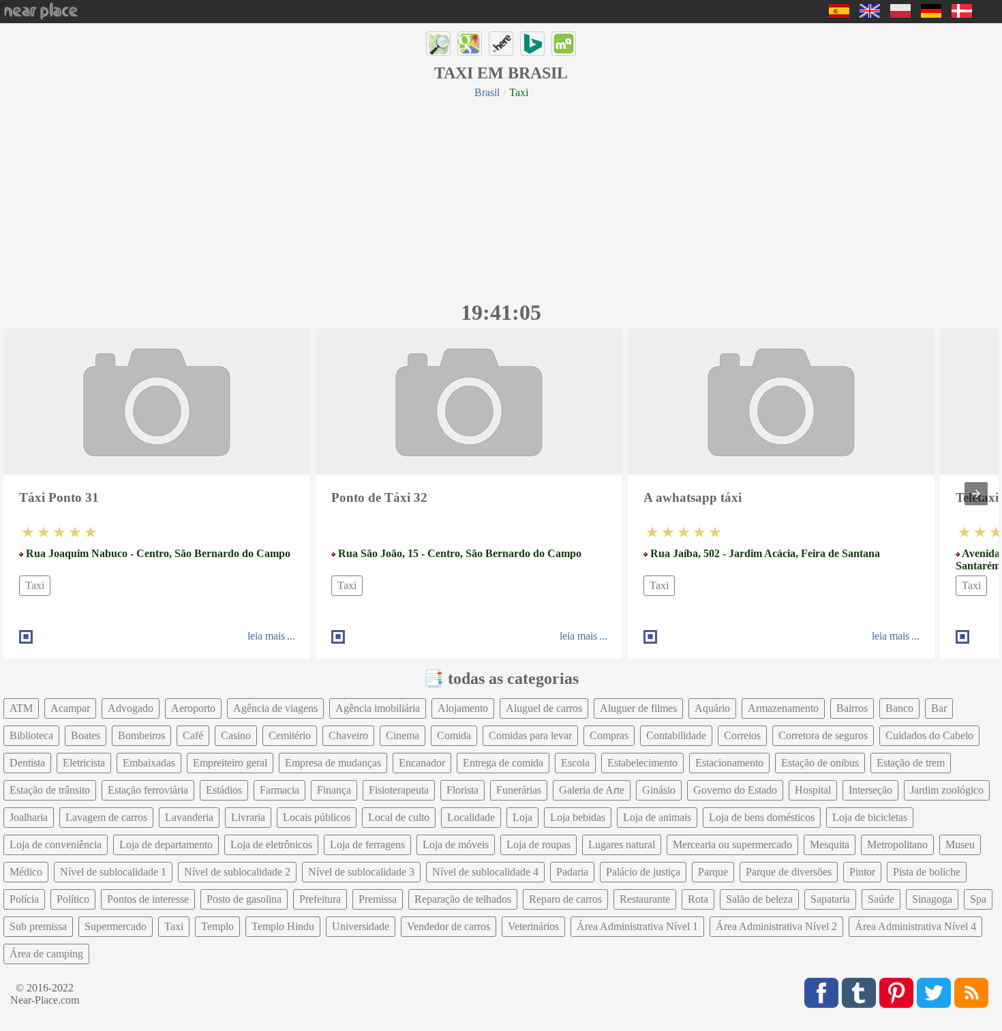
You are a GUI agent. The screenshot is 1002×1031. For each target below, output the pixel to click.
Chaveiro (348, 735)
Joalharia (29, 817)
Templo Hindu (283, 926)
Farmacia (279, 790)
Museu (960, 844)
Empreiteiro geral (230, 762)
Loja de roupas (538, 844)
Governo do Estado (735, 790)
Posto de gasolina (244, 899)
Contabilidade (676, 735)
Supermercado (116, 926)
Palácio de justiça (643, 872)
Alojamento (463, 708)
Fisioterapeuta (399, 790)
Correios (742, 735)
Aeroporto (193, 708)
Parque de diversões (789, 872)
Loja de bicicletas (869, 817)
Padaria (572, 872)
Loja (522, 817)
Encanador (422, 762)
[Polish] (900, 14)
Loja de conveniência (56, 844)
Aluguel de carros (544, 708)
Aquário (712, 708)
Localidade (471, 817)
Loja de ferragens (367, 844)
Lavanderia (189, 817)
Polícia (24, 899)
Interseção (870, 790)
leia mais (266, 636)
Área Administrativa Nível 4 (915, 926)
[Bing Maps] (532, 43)
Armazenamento (783, 708)
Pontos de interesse (148, 899)
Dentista (27, 762)
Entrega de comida (503, 762)
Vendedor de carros (448, 926)
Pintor (862, 872)
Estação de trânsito (50, 790)
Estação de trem (911, 762)
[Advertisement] (501, 197)
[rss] (971, 993)
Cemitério (290, 735)
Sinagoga (932, 899)
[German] (931, 14)
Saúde (881, 899)
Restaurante (645, 899)
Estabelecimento (642, 762)
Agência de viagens (275, 708)
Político (73, 899)
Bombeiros (141, 735)
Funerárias (518, 790)
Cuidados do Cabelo (929, 735)
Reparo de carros (565, 899)
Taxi (34, 585)
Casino (236, 735)
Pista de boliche (926, 872)
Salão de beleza (759, 899)
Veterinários (533, 926)
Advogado (130, 708)
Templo (217, 926)
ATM (21, 708)
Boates (85, 735)
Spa (978, 899)
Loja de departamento (166, 844)
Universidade (360, 926)
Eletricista (84, 762)
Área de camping (46, 953)
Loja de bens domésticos (762, 817)
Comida (454, 735)
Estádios (224, 790)
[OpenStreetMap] (438, 43)
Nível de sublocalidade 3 (361, 872)
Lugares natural (621, 844)
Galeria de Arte (591, 790)
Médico (26, 872)
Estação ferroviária (148, 790)
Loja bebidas (577, 817)
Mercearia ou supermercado (732, 844)
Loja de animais (657, 817)
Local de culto (398, 817)
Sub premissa (38, 926)
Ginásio (658, 790)
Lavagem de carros (106, 817)
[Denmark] (962, 14)
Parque (713, 872)
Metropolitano (897, 844)
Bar (939, 708)
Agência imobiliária (377, 708)
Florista (462, 790)
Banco (899, 708)
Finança (334, 790)
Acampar (70, 708)
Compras (609, 735)
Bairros (852, 708)
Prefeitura (320, 899)
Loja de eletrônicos (271, 844)
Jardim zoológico (947, 790)
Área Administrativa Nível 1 (637, 926)
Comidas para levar (530, 735)
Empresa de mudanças (333, 762)
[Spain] (839, 14)
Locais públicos (316, 817)
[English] (870, 14)
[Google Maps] (469, 43)
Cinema (402, 735)
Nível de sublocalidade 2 (237, 872)
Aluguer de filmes (638, 708)
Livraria (248, 817)
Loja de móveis (456, 844)
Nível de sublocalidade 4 (485, 872)
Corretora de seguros (823, 735)
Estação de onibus (820, 762)
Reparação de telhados (462, 899)
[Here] (501, 43)
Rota (698, 899)
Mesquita (829, 844)
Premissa (378, 899)
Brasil (487, 92)
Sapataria (830, 899)
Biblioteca (31, 735)
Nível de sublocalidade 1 (113, 872)
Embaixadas (149, 762)
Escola (575, 762)
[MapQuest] (563, 43)
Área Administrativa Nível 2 (776, 926)
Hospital (813, 790)
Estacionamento (729, 762)
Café (193, 735)
